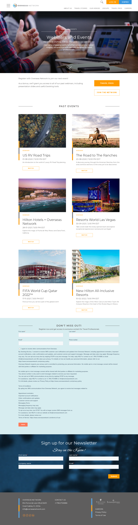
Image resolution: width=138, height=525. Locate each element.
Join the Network (107, 92)
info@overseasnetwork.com (34, 509)
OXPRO (125, 2)
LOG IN (112, 2)
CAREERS (99, 509)
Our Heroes (95, 8)
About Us (68, 8)
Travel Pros (116, 8)
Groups (105, 8)
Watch (31, 168)
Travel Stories (80, 8)
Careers (128, 8)
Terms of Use (100, 515)
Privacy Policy (100, 512)
